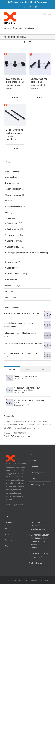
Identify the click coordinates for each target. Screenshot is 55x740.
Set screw (11, 268)
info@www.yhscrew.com (20, 436)
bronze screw (11, 183)
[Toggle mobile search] (44, 14)
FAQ (33, 478)
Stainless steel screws (16, 274)
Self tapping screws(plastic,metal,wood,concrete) (27, 253)
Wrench (8, 297)
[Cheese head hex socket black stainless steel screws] (40, 64)
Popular (12, 370)
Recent (27, 370)
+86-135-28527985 (18, 433)
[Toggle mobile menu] (49, 14)
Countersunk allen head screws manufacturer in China (27, 389)
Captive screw (13, 229)
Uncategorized (11, 286)
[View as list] (29, 42)
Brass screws (13, 223)
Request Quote (37, 484)
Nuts (7, 201)
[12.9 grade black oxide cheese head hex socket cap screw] (15, 64)
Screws (8, 218)
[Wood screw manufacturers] (9, 376)
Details (16, 97)
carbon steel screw (13, 189)
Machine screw (13, 235)
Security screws (13, 247)
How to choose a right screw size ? (40, 555)
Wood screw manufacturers (25, 376)
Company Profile (38, 472)
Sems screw (12, 262)
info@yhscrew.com (40, 2)
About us (34, 467)
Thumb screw (12, 280)
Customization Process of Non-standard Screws (38, 525)
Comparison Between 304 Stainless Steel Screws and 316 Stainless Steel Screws (40, 541)
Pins (7, 213)
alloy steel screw (12, 177)
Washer (8, 291)
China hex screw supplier (38, 564)
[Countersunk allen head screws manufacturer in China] (9, 388)
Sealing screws (13, 241)
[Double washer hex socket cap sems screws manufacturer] (15, 115)
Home (33, 461)
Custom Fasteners (13, 195)
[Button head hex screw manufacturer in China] (9, 401)
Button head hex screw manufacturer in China (30, 401)
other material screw (13, 207)
